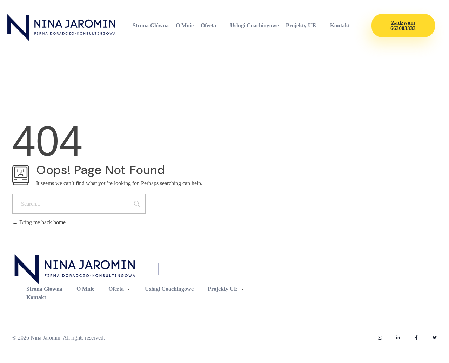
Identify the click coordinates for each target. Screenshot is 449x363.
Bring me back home (42, 222)
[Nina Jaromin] (62, 27)
